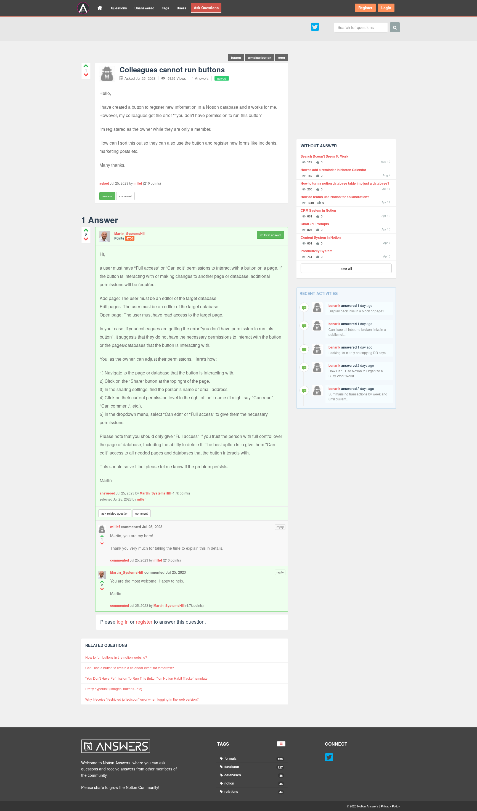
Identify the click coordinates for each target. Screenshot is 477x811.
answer (107, 196)
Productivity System (317, 251)
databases (253, 775)
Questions (119, 8)
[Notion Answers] (83, 8)
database (253, 766)
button (236, 57)
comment (125, 196)
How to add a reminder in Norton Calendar (333, 169)
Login (386, 7)
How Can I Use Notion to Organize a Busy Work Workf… (355, 373)
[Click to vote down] (86, 75)
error (281, 57)
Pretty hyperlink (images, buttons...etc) (113, 688)
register (144, 621)
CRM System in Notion (318, 210)
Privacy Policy (390, 806)
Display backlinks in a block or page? (356, 311)
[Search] (395, 27)
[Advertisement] (346, 96)
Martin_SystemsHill (129, 233)
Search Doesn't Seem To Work (324, 156)
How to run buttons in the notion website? (116, 657)
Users (181, 8)
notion (253, 783)
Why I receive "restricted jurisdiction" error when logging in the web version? (142, 699)
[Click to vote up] (86, 66)
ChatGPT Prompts (315, 224)
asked (104, 183)
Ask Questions (206, 7)
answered (107, 493)
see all (346, 268)
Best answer (272, 235)
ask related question (114, 513)
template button (259, 57)
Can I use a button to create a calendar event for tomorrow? (129, 667)
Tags (165, 8)
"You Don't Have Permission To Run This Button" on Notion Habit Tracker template (146, 678)
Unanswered (144, 8)
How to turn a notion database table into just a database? (345, 183)
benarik (334, 305)
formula (253, 758)
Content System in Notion (321, 237)
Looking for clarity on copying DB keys (357, 352)
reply (280, 527)
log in (123, 621)
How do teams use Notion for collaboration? (335, 197)
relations (253, 791)
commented (119, 560)
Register (365, 7)
